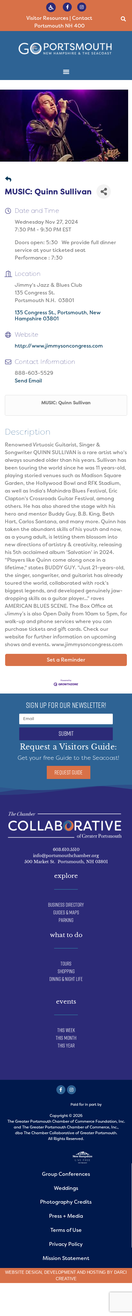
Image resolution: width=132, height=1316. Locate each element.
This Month (66, 1037)
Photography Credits (66, 1202)
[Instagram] (81, 7)
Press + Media (66, 1216)
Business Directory (66, 904)
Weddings (66, 1188)
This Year (66, 1045)
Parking (66, 920)
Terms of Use (66, 1230)
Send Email (28, 380)
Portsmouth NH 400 (59, 25)
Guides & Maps (66, 912)
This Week (66, 1030)
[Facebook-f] (67, 7)
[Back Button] (8, 179)
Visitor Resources (47, 18)
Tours (66, 963)
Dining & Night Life (66, 979)
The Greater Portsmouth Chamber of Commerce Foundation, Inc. (66, 1121)
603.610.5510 (66, 849)
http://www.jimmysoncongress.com (59, 345)
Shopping (66, 971)
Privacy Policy (66, 1244)
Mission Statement (66, 1258)
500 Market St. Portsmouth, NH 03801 (66, 861)
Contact (82, 18)
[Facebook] (60, 1089)
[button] (123, 19)
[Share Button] (103, 191)
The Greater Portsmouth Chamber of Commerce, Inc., (70, 1127)
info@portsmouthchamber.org (66, 855)
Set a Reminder (66, 659)
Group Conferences (66, 1174)
